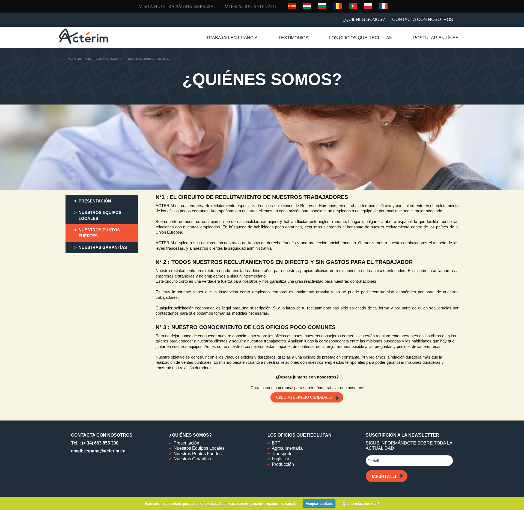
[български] (322, 6)
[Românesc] (338, 6)
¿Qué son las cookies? (360, 504)
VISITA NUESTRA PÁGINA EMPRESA (176, 6)
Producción (283, 464)
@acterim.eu (113, 451)
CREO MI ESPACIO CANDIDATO (304, 397)
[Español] (291, 6)
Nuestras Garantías (192, 459)
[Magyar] (307, 6)
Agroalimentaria (287, 448)
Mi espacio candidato (250, 6)
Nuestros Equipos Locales (199, 448)
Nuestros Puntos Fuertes (198, 453)
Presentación (186, 443)
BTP (276, 443)
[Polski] (368, 6)
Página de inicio (79, 58)
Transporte (282, 453)
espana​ (92, 451)
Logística (280, 459)
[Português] (353, 6)
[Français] (383, 6)
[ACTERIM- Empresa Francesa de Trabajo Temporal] (83, 36)
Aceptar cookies (319, 504)
